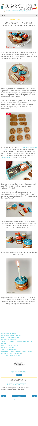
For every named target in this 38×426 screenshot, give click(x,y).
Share (19, 374)
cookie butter (5, 157)
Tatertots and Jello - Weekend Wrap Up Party (16, 351)
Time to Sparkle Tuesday (9, 345)
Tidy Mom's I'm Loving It (9, 333)
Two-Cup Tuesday (7, 347)
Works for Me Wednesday (10, 337)
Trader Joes (25, 147)
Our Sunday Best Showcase (10, 355)
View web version (19, 400)
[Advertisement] (19, 414)
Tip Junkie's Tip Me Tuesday (11, 335)
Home (19, 396)
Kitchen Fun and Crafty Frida (11, 353)
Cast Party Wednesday (9, 349)
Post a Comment (16, 384)
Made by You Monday (8, 339)
